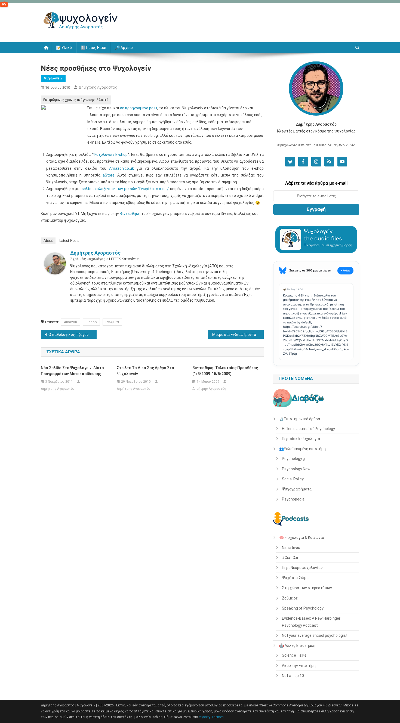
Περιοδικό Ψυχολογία (301, 439)
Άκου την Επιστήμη (299, 665)
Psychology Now (296, 469)
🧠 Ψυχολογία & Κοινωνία (301, 537)
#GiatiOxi (290, 557)
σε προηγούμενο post (138, 108)
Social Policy (293, 479)
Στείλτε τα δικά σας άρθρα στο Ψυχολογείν (145, 371)
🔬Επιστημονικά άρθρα (299, 419)
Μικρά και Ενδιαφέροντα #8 (237, 334)
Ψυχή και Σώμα (295, 578)
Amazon (70, 322)
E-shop (91, 322)
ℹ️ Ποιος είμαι (93, 47)
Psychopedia (293, 499)
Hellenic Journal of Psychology (308, 429)
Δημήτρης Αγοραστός (98, 87)
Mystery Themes (211, 717)
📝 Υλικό (64, 47)
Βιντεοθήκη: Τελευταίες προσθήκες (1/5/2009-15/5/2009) (225, 371)
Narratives (291, 547)
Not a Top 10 (293, 675)
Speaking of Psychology (303, 608)
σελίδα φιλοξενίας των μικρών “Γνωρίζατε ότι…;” (125, 189)
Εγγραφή (316, 209)
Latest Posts (69, 241)
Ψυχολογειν (53, 78)
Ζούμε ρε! (290, 598)
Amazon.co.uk (121, 168)
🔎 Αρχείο (124, 47)
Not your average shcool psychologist (314, 635)
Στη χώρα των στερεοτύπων (307, 588)
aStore (109, 175)
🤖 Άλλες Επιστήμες (297, 645)
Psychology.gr (294, 458)
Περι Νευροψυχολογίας (302, 568)
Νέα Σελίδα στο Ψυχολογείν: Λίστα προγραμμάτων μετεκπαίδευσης (72, 371)
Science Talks (294, 655)
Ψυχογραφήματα (297, 489)
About (48, 241)
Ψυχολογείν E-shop (110, 154)
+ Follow (345, 270)
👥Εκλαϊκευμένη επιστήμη (302, 449)
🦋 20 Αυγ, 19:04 (293, 289)
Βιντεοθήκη (130, 213)
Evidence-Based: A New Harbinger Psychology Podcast (311, 622)
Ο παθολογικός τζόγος (68, 334)
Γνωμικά (112, 322)
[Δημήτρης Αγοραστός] (55, 263)
